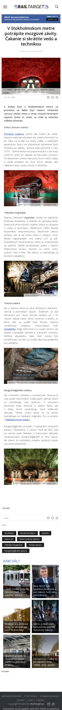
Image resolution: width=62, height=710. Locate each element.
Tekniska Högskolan (13, 545)
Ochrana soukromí (49, 696)
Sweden (45, 533)
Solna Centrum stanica (29, 539)
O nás (30, 700)
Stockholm (9, 533)
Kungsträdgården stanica (15, 550)
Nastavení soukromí (11, 696)
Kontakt (40, 700)
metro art (8, 539)
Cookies (20, 700)
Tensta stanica (35, 545)
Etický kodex (30, 696)
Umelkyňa (10, 329)
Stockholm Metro (27, 533)
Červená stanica (14, 133)
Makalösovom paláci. (18, 419)
